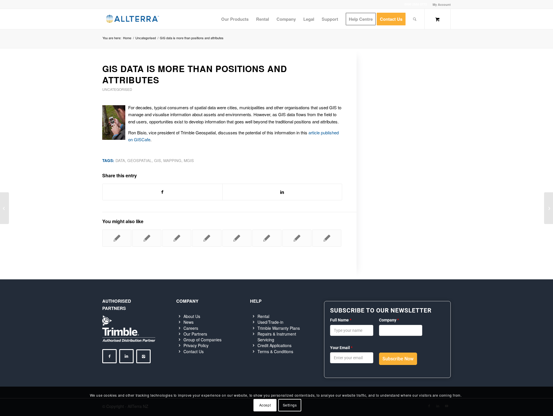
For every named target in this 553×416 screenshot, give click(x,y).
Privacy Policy (196, 345)
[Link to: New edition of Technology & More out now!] (236, 238)
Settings (290, 404)
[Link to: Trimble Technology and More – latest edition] (176, 238)
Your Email (341, 347)
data (120, 160)
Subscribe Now (398, 359)
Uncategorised (117, 89)
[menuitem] (440, 4)
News (188, 322)
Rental (263, 316)
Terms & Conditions (275, 351)
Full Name (340, 320)
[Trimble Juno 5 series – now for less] (4, 208)
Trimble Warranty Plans (278, 328)
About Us (191, 316)
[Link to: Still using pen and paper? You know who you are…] (206, 238)
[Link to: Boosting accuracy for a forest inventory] (266, 238)
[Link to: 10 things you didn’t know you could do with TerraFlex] (296, 238)
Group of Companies (202, 339)
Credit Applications (274, 345)
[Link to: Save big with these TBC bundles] (326, 238)
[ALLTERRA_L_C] (132, 19)
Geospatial (139, 160)
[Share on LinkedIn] (282, 192)
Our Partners (195, 334)
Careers (190, 328)
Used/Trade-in (270, 322)
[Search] (414, 19)
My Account (442, 4)
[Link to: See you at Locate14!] (116, 238)
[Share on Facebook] (162, 192)
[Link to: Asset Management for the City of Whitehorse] (146, 238)
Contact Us (193, 351)
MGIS (189, 160)
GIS (157, 160)
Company (389, 320)
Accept (265, 404)
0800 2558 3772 (415, 4)
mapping (172, 160)
